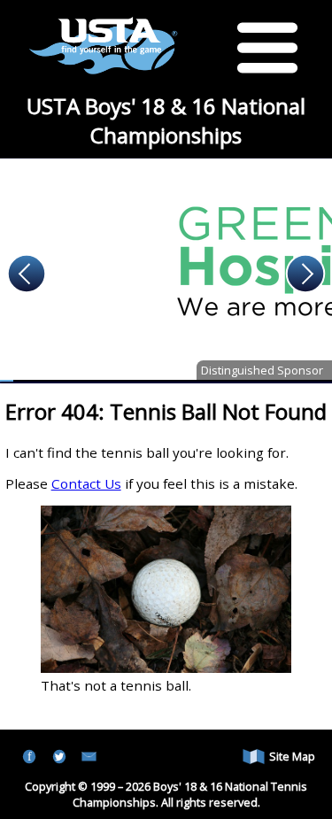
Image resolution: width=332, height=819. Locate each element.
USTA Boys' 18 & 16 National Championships (166, 120)
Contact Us (86, 483)
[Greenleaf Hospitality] (166, 270)
